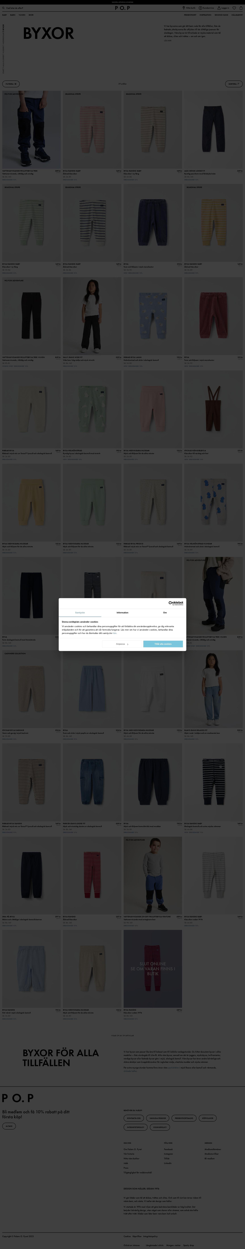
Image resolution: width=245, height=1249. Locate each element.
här (115, 633)
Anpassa (120, 644)
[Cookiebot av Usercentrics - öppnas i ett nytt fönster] (170, 603)
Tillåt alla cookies (163, 644)
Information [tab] (122, 612)
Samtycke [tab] (80, 612)
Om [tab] (165, 612)
